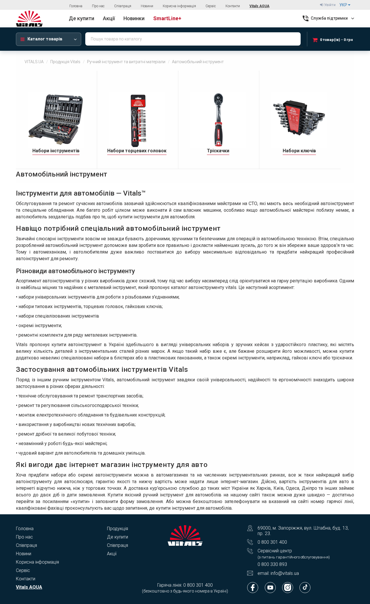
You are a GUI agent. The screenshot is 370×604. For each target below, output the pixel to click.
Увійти (329, 5)
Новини (147, 6)
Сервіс (211, 6)
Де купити (117, 537)
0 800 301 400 (272, 542)
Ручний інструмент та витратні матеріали (126, 61)
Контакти (232, 6)
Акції (111, 553)
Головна (75, 6)
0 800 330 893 (272, 564)
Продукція (117, 528)
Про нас (98, 6)
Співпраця (122, 6)
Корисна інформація (179, 6)
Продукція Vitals (65, 61)
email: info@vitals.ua (278, 573)
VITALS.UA (34, 61)
